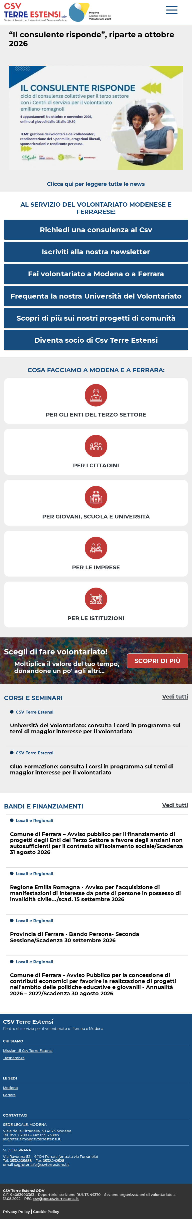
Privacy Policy (16, 1211)
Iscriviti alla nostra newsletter (96, 252)
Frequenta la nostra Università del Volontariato (96, 296)
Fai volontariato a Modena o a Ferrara (96, 274)
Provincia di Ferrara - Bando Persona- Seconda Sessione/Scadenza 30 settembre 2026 (75, 937)
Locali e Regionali (34, 820)
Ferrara (9, 1095)
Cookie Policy (46, 1211)
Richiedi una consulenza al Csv (96, 230)
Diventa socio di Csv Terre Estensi (96, 340)
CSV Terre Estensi (35, 712)
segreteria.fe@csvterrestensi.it (41, 1165)
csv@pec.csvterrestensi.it (56, 1199)
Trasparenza (13, 1058)
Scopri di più (157, 660)
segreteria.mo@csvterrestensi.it (31, 1139)
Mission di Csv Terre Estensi (27, 1050)
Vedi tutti (175, 697)
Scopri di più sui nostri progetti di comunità (96, 318)
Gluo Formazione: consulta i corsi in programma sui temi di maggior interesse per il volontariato (92, 769)
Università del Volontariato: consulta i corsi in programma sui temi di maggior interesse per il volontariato (95, 728)
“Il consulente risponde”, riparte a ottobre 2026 (91, 39)
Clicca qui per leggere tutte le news (96, 184)
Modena (10, 1088)
